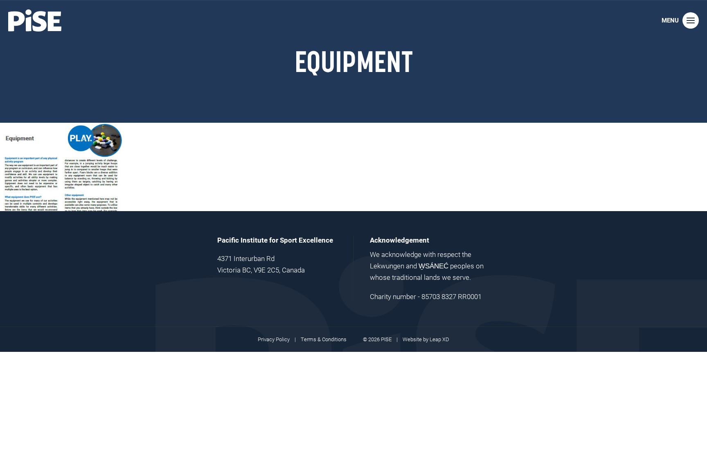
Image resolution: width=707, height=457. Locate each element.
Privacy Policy (274, 339)
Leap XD (439, 339)
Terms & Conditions (324, 339)
